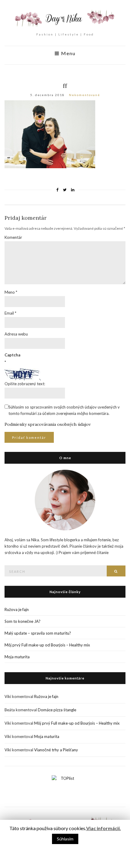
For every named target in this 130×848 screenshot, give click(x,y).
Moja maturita (17, 656)
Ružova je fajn (17, 609)
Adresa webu (16, 334)
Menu (68, 53)
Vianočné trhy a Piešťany (56, 749)
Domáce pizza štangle (57, 709)
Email (10, 313)
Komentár (13, 237)
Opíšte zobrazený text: (25, 383)
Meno (11, 292)
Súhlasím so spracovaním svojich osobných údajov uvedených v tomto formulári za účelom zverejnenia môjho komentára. (64, 410)
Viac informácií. (103, 828)
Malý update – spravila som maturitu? (38, 633)
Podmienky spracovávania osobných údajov (48, 424)
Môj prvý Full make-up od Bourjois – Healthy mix (47, 645)
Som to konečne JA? (23, 621)
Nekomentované (84, 95)
